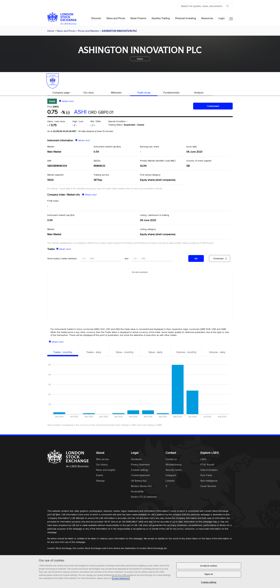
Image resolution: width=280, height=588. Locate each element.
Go (196, 258)
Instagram (171, 475)
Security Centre (173, 470)
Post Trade (206, 475)
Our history (102, 464)
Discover (96, 18)
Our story (88, 92)
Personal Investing (185, 18)
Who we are (102, 459)
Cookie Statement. (120, 578)
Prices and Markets (89, 31)
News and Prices (115, 18)
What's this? (68, 101)
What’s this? (58, 341)
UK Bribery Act (138, 480)
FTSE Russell (207, 464)
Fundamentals (171, 92)
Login (221, 18)
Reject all (208, 574)
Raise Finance (138, 18)
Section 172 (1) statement (144, 496)
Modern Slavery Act (141, 486)
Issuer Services (208, 486)
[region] (140, 571)
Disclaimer (136, 459)
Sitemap (100, 480)
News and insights (105, 470)
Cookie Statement (140, 475)
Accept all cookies (208, 565)
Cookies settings (208, 582)
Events (99, 475)
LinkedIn (170, 480)
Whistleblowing (173, 464)
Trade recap (143, 92)
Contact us (171, 459)
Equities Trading (161, 18)
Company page (61, 92)
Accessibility (137, 491)
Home (51, 31)
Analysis (199, 92)
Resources (207, 18)
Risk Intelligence (208, 480)
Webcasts (116, 92)
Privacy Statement (140, 464)
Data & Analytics (209, 470)
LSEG (203, 459)
